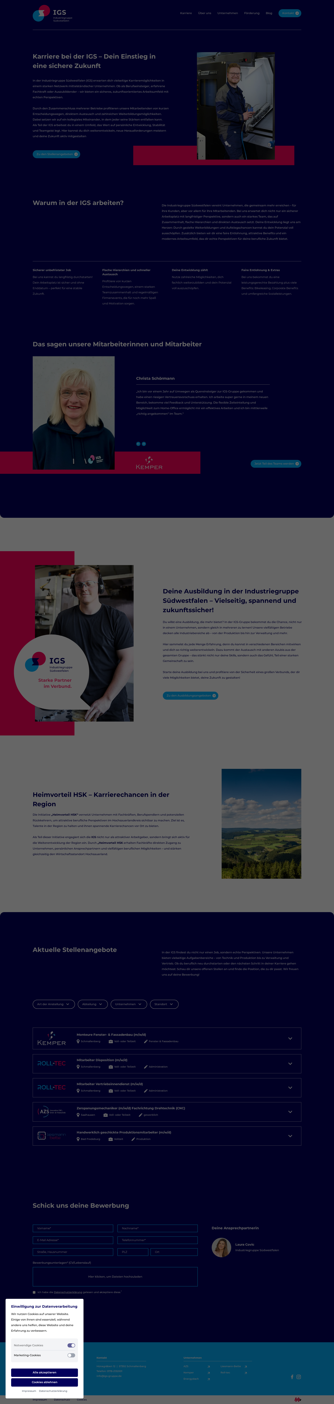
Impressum (29, 1391)
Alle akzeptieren (44, 1372)
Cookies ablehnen (44, 1382)
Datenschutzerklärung (53, 1391)
